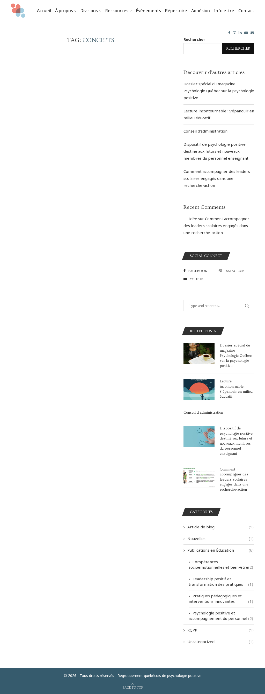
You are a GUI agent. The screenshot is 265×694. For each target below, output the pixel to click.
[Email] (252, 32)
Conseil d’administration (205, 131)
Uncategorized (220, 641)
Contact (246, 10)
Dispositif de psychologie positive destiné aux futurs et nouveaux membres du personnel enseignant (215, 151)
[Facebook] (229, 32)
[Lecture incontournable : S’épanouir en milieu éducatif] (199, 389)
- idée (190, 218)
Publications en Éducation (220, 550)
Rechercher (194, 39)
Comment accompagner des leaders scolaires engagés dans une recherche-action (216, 178)
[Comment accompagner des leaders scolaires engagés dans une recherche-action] (199, 477)
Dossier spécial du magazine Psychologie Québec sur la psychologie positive (218, 90)
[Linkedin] (240, 32)
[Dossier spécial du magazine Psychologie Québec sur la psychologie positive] (199, 353)
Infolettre (224, 10)
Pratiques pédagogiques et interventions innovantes (221, 598)
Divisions (89, 10)
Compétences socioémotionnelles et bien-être (221, 564)
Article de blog (220, 526)
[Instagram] (234, 32)
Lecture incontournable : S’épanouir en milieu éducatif (236, 389)
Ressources (116, 10)
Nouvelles (220, 538)
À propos (64, 10)
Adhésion (200, 10)
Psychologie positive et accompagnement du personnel (221, 615)
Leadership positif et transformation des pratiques (221, 581)
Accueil (44, 10)
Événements (148, 10)
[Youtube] (246, 32)
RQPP (220, 630)
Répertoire (176, 10)
